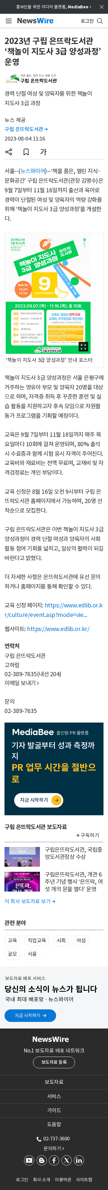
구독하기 (89, 835)
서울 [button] (32, 954)
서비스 (54, 1096)
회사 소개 (41, 1180)
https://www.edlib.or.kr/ (58, 629)
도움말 (54, 1124)
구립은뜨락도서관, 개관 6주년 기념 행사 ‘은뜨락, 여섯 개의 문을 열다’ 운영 (74, 882)
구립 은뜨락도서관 (26, 129)
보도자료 (54, 1082)
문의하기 (54, 1148)
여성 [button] (81, 940)
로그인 (22, 1180)
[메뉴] (7, 21)
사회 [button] (61, 940)
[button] (8, 152)
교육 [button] (12, 940)
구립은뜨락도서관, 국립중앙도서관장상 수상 (73, 853)
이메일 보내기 (21, 683)
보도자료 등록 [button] (54, 1062)
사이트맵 (84, 1180)
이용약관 (63, 1180)
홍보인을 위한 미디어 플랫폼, (53, 7)
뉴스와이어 (32, 171)
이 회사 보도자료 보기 (29, 901)
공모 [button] (12, 954)
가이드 (54, 1110)
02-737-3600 (56, 1139)
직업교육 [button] (37, 940)
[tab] (54, 1082)
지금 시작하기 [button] (27, 1015)
